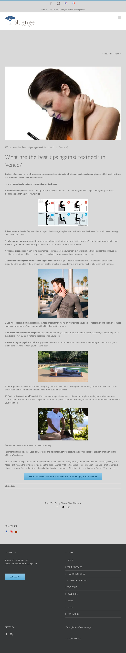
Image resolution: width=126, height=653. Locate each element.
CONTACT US (73, 614)
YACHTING (72, 587)
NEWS (70, 600)
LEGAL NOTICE (74, 638)
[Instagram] (11, 532)
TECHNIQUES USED (76, 573)
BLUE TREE (72, 594)
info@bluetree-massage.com (73, 9)
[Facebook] (6, 532)
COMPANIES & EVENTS (77, 580)
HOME (70, 560)
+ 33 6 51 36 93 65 (20, 560)
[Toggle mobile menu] (119, 17)
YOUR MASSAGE (74, 567)
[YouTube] (16, 532)
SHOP (70, 607)
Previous (108, 53)
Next (117, 53)
